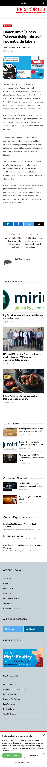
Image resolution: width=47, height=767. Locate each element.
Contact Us (8, 583)
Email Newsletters (11, 598)
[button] (23, 762)
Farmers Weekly (10, 684)
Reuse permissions (11, 608)
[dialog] (23, 749)
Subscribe (7, 603)
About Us (7, 593)
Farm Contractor (10, 694)
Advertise (7, 579)
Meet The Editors (10, 588)
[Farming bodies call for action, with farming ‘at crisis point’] (10, 431)
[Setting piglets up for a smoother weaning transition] (10, 486)
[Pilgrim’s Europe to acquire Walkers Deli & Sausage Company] (23, 381)
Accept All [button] (12, 755)
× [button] (44, 735)
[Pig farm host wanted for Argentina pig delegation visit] (23, 300)
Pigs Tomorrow (9, 704)
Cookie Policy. (8, 751)
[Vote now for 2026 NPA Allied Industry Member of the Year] (10, 458)
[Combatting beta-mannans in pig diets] (10, 499)
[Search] (43, 3)
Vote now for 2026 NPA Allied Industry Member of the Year (31, 457)
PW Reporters (18, 47)
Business (7, 26)
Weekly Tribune (9, 714)
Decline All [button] (34, 755)
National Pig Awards (11, 699)
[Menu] (4, 3)
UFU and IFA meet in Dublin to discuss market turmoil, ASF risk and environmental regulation (22, 357)
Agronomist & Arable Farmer (15, 689)
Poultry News (8, 709)
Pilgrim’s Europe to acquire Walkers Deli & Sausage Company (21, 397)
